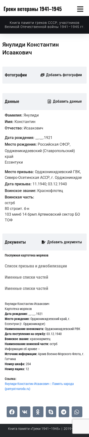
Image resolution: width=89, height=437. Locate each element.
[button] (80, 9)
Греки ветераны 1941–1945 (33, 8)
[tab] (26, 255)
